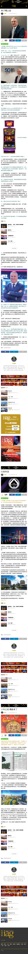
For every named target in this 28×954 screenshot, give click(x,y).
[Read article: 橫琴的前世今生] (4, 404)
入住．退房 (10, 241)
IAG (4, 940)
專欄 (11, 944)
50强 (8, 945)
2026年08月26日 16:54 (16, 409)
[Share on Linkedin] (18, 40)
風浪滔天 (9, 230)
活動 (22, 944)
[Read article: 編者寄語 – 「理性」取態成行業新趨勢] (4, 226)
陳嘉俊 (9, 691)
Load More (14, 248)
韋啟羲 (9, 398)
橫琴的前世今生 (11, 402)
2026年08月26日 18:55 (11, 242)
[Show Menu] (1, 6)
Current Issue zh (7, 347)
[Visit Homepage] (14, 6)
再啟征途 (10, 408)
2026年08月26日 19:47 (11, 237)
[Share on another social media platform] (24, 40)
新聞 (2, 944)
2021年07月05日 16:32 (13, 13)
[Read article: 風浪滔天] (4, 231)
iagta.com (3, 600)
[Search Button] (26, 6)
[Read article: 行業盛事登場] (4, 237)
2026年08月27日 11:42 (11, 231)
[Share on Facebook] (12, 40)
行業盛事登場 (10, 235)
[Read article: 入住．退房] (4, 242)
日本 (2, 945)
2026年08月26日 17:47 (14, 691)
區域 (5, 945)
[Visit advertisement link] (14, 1)
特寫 (5, 944)
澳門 (25, 944)
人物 (8, 944)
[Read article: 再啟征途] (4, 409)
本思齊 (5, 13)
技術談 (14, 944)
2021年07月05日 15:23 (13, 712)
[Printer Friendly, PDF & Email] (4, 44)
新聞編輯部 (9, 409)
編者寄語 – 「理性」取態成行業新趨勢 (15, 224)
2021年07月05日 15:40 (13, 474)
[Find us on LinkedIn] (2, 950)
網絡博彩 (18, 944)
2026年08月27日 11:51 (11, 226)
